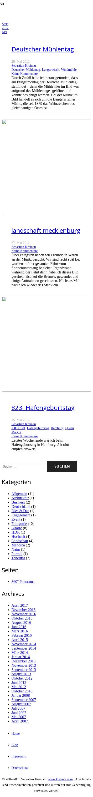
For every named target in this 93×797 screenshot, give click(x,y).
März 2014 (19, 653)
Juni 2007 (18, 713)
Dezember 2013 (23, 661)
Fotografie (19, 524)
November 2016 (23, 614)
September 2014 (23, 648)
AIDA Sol (18, 428)
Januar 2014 (20, 657)
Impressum (18, 756)
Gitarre (16, 528)
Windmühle (69, 69)
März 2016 (19, 631)
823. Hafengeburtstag (43, 407)
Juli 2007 (18, 708)
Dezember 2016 (23, 610)
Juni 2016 (18, 627)
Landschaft (19, 541)
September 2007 (23, 700)
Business (18, 502)
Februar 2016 (21, 635)
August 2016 (21, 622)
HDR (15, 532)
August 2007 (21, 704)
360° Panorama (23, 582)
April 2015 (19, 640)
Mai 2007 (18, 717)
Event (15, 519)
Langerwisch (50, 69)
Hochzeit (18, 537)
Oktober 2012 (21, 678)
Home (15, 733)
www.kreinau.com (60, 779)
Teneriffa (18, 558)
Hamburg (57, 428)
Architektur (20, 498)
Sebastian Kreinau (23, 65)
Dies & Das (20, 511)
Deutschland (20, 506)
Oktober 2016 (21, 618)
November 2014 (23, 644)
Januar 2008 (20, 695)
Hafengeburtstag (38, 428)
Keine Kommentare (24, 74)
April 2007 (19, 721)
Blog (14, 745)
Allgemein (19, 494)
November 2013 (23, 665)
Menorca (18, 545)
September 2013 (23, 670)
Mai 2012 (18, 687)
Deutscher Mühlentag (42, 49)
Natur (15, 549)
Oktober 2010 (21, 691)
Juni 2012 (18, 683)
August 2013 (21, 674)
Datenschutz (19, 768)
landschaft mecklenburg (45, 230)
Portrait (16, 554)
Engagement (20, 515)
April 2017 (19, 605)
